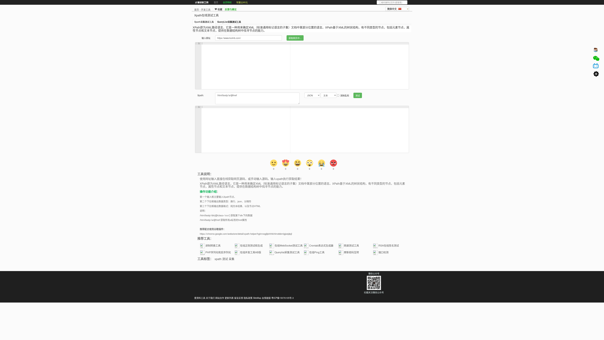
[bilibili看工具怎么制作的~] (596, 66)
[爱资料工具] (201, 2)
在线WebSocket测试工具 (289, 245)
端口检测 (383, 252)
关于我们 (210, 297)
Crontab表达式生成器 (321, 245)
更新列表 (229, 297)
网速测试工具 (351, 245)
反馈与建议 (231, 9)
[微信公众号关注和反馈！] (596, 58)
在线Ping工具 (316, 252)
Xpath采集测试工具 (204, 21)
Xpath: (200, 95)
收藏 (219, 9)
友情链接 (266, 297)
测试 (225, 259)
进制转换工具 (213, 245)
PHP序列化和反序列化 (218, 252)
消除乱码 (344, 95)
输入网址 (206, 38)
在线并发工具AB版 (250, 252)
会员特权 (227, 2)
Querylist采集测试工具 (287, 252)
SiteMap (257, 297)
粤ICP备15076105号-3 (282, 297)
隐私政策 (248, 297)
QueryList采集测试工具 (229, 21)
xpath (218, 259)
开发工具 (205, 9)
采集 (231, 259)
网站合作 (219, 297)
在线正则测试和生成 (251, 245)
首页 (216, 2)
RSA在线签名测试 (388, 245)
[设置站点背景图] (596, 74)
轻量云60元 (242, 2)
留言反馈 (238, 297)
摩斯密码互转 (351, 252)
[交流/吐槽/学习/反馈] (596, 50)
